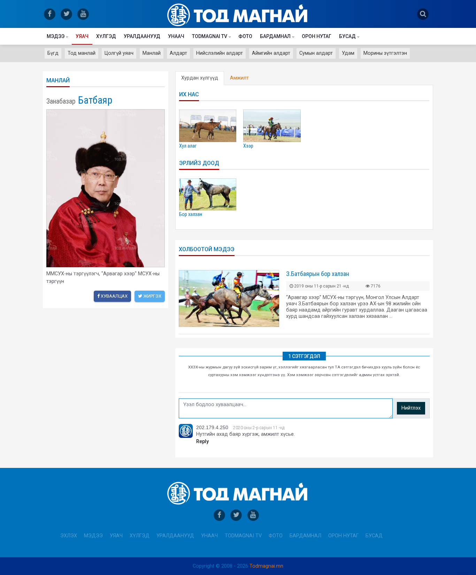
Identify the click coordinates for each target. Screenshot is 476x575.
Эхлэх (68, 536)
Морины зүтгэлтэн (385, 53)
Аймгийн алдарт (271, 53)
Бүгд (53, 53)
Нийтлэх (411, 408)
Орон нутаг (316, 36)
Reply (202, 442)
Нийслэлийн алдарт (219, 53)
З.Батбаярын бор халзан (317, 273)
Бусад (347, 36)
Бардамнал (275, 36)
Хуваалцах (114, 296)
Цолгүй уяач (119, 53)
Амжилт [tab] (239, 78)
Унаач (176, 36)
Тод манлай (81, 53)
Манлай (152, 53)
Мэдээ (55, 36)
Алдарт (178, 53)
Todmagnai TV (209, 36)
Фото (245, 36)
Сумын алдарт (316, 53)
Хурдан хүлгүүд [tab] (199, 78)
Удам (348, 53)
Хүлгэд (106, 36)
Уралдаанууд (142, 36)
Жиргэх (151, 296)
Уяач (82, 36)
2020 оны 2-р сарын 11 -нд (258, 427)
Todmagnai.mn (266, 566)
